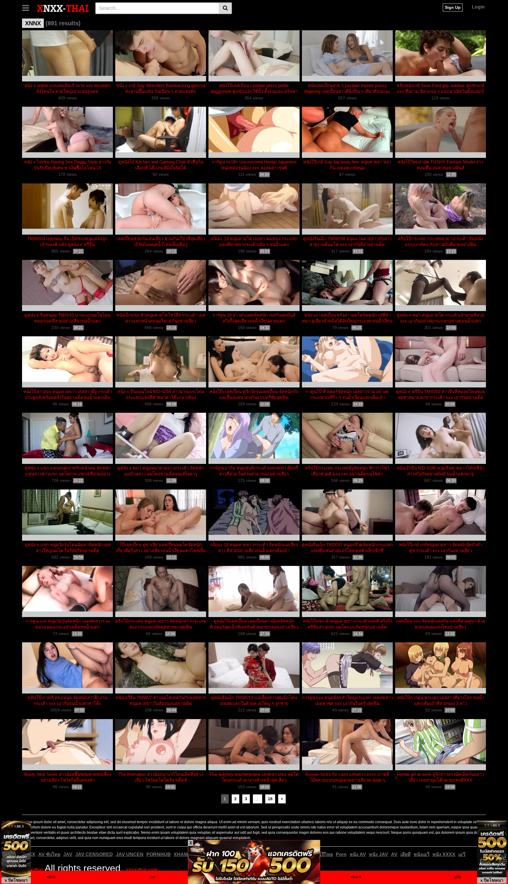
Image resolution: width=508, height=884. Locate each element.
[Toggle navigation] (28, 7)
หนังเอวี (422, 854)
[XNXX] (63, 8)
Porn (341, 854)
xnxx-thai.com (141, 869)
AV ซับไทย (49, 854)
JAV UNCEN (129, 854)
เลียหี (405, 854)
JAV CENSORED (94, 854)
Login (478, 6)
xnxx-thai (32, 869)
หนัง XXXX (443, 854)
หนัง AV (358, 854)
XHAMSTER (187, 854)
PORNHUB (158, 854)
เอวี (461, 854)
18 (270, 798)
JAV (67, 854)
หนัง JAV (378, 854)
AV (394, 854)
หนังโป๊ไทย (321, 854)
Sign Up (453, 7)
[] (225, 8)
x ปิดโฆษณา (16, 880)
